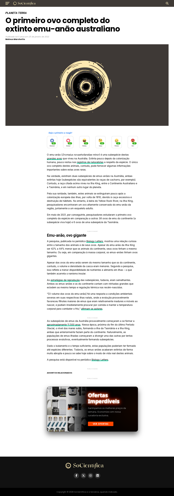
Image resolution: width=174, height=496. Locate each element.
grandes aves (54, 158)
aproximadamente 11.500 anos (63, 324)
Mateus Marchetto (15, 39)
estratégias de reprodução (65, 280)
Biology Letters (94, 241)
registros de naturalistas (90, 162)
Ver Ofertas (100, 423)
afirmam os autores (91, 308)
